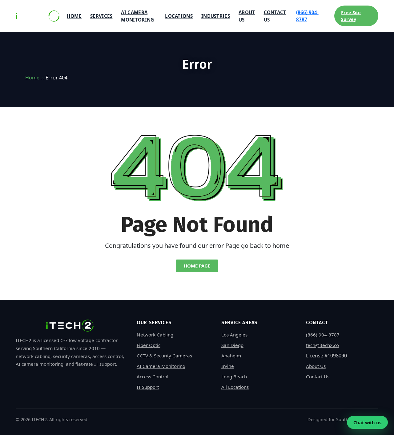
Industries (215, 16)
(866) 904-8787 (307, 15)
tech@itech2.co (322, 345)
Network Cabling (155, 335)
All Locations (235, 387)
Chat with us (367, 422)
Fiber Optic (148, 345)
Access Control (152, 376)
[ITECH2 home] (37, 16)
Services (101, 16)
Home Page (197, 266)
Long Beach (234, 376)
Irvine (227, 366)
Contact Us (275, 16)
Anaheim (231, 355)
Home (74, 16)
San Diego (232, 345)
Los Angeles (234, 335)
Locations (179, 16)
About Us (247, 16)
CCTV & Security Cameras (164, 355)
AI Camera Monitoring (137, 16)
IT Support (148, 387)
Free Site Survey (351, 16)
